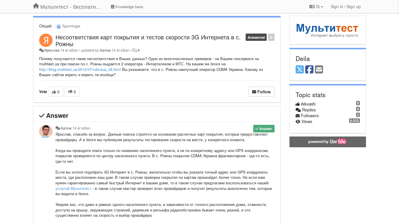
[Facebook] (309, 70)
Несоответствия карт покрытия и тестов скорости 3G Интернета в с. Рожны (148, 40)
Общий (45, 26)
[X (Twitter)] (300, 70)
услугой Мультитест (73, 188)
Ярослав (51, 50)
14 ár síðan (81, 128)
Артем (105, 50)
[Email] (319, 70)
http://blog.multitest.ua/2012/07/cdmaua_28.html (80, 69)
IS (318, 6)
